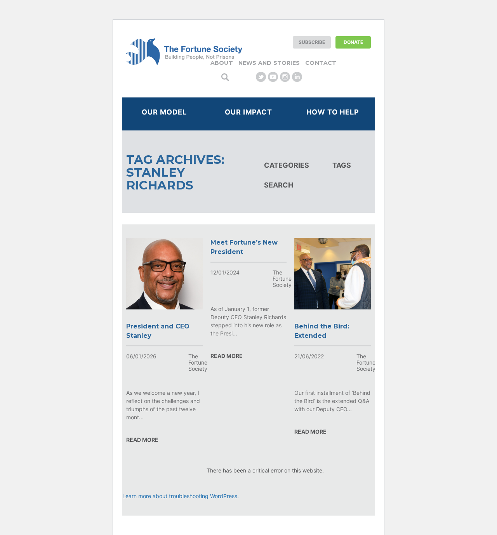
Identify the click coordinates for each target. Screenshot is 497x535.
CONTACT (320, 62)
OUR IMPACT (248, 112)
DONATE (353, 42)
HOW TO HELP (332, 112)
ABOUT (221, 62)
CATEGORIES (286, 165)
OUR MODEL (164, 112)
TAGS (341, 165)
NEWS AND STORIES (269, 62)
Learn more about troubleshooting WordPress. (180, 496)
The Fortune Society (197, 362)
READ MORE (142, 440)
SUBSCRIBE (312, 42)
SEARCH (278, 185)
